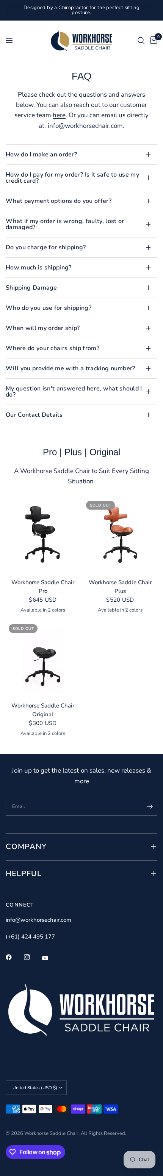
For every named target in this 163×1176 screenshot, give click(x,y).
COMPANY (26, 846)
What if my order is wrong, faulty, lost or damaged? (65, 224)
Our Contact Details (34, 415)
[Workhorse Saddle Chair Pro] (43, 535)
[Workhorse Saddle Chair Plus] (120, 535)
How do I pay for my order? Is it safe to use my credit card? (72, 178)
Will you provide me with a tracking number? (70, 368)
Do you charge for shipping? (46, 247)
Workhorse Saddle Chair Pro (42, 586)
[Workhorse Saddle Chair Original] (43, 658)
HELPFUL (24, 873)
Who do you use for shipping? (48, 308)
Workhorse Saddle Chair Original (42, 710)
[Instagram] (32, 957)
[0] (152, 41)
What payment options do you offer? (58, 201)
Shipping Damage (31, 288)
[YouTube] (50, 958)
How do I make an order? (41, 154)
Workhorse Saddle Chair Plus (120, 586)
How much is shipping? (39, 267)
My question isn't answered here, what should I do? (74, 391)
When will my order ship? (43, 328)
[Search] (141, 41)
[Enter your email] (149, 807)
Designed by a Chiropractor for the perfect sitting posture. (82, 10)
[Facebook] (14, 957)
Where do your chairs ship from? (52, 348)
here (59, 115)
